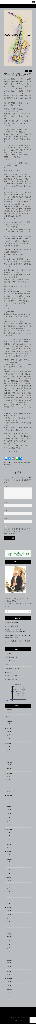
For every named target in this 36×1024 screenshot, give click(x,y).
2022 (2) (8, 710)
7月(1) (8, 821)
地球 (19, 462)
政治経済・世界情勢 (11, 676)
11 (18, 691)
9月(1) (8, 884)
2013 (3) (8, 829)
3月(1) (8, 750)
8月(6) (8, 940)
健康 (15, 462)
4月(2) (8, 746)
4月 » (11, 700)
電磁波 (28, 462)
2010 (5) (8, 859)
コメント (7, 486)
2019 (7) (8, 743)
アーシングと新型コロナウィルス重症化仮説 (18, 642)
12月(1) (8, 809)
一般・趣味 (8, 653)
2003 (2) (8, 990)
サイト (6, 518)
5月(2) (8, 735)
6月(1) (8, 712)
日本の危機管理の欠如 (11, 626)
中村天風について (10, 657)
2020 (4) (8, 728)
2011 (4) (8, 851)
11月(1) (8, 765)
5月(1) (8, 723)
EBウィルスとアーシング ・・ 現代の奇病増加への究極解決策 (17, 636)
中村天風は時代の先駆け (12, 622)
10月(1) (8, 731)
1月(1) (8, 802)
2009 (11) (9, 878)
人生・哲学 (8, 661)
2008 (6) (8, 907)
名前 (6, 502)
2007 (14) (9, 934)
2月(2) (8, 753)
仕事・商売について (11, 668)
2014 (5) (8, 807)
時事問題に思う (9, 679)
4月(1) (8, 716)
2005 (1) (8, 971)
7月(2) (8, 944)
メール (7, 510)
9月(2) (8, 776)
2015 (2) (8, 795)
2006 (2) (8, 960)
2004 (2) (8, 978)
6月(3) (8, 888)
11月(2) (8, 880)
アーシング (10, 462)
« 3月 (6, 700)
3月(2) (8, 895)
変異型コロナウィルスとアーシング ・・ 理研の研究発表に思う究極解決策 (18, 630)
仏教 (6, 664)
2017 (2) (8, 762)
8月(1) (8, 779)
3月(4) (8, 854)
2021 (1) (8, 721)
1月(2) (8, 757)
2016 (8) (8, 773)
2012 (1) (8, 844)
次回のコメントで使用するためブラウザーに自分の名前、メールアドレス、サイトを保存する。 (18, 531)
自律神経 (23, 462)
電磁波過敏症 (8, 464)
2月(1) (8, 798)
